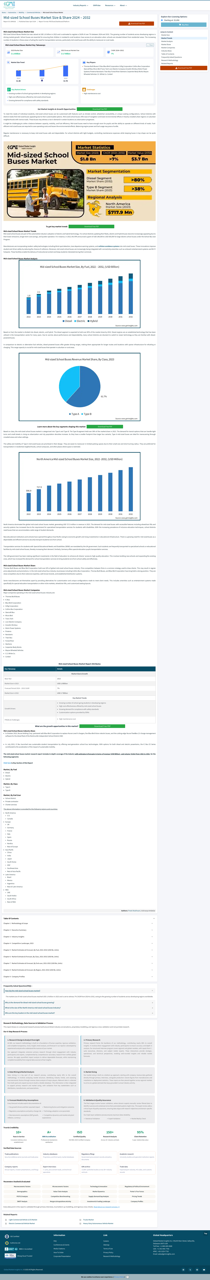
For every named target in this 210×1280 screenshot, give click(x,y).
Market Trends (166, 38)
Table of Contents (167, 54)
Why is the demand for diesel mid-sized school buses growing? (29, 1002)
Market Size (165, 35)
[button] (154, 918)
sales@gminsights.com (166, 1254)
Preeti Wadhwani (134, 911)
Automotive (12, 12)
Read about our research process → (107, 1207)
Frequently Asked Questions (171, 57)
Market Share (166, 44)
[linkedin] (183, 1269)
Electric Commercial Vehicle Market (22, 1223)
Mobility (21, 12)
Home (4, 12)
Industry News (166, 51)
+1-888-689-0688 (166, 1246)
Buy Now (185, 25)
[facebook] (197, 1269)
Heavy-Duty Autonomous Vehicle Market (98, 1223)
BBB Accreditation (49, 1136)
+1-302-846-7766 (163, 1249)
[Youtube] (204, 1269)
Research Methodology (169, 60)
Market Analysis (167, 41)
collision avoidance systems (108, 246)
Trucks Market (88, 1220)
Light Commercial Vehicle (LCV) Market (23, 1220)
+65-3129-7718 (163, 1251)
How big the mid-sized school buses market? (22, 990)
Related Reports (167, 63)
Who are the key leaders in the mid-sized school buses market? (30, 1013)
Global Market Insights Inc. (13, 1269)
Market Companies (168, 47)
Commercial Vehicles (33, 12)
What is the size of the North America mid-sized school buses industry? (33, 1007)
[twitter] (190, 1269)
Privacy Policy (119, 1277)
